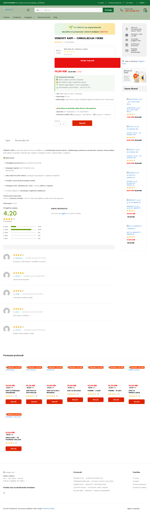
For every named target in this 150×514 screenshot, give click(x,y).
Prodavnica (17, 17)
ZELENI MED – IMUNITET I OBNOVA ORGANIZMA (92, 490)
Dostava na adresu (140, 487)
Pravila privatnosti (114, 3)
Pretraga (108, 10)
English (142, 2)
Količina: (57, 121)
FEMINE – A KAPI (94, 390)
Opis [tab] (7, 140)
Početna (6, 17)
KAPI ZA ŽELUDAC (74, 390)
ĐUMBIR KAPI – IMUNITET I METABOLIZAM (90, 484)
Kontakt (136, 481)
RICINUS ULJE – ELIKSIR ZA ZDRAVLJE (88, 478)
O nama (101, 3)
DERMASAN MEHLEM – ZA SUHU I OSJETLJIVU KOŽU (93, 481)
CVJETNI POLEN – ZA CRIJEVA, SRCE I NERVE (91, 487)
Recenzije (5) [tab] (22, 140)
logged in (64, 213)
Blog (55, 17)
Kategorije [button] (28, 17)
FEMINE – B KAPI (114, 390)
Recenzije (69, 42)
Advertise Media (48, 508)
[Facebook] (4, 493)
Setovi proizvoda (44, 17)
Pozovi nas (129, 9)
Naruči (82, 123)
